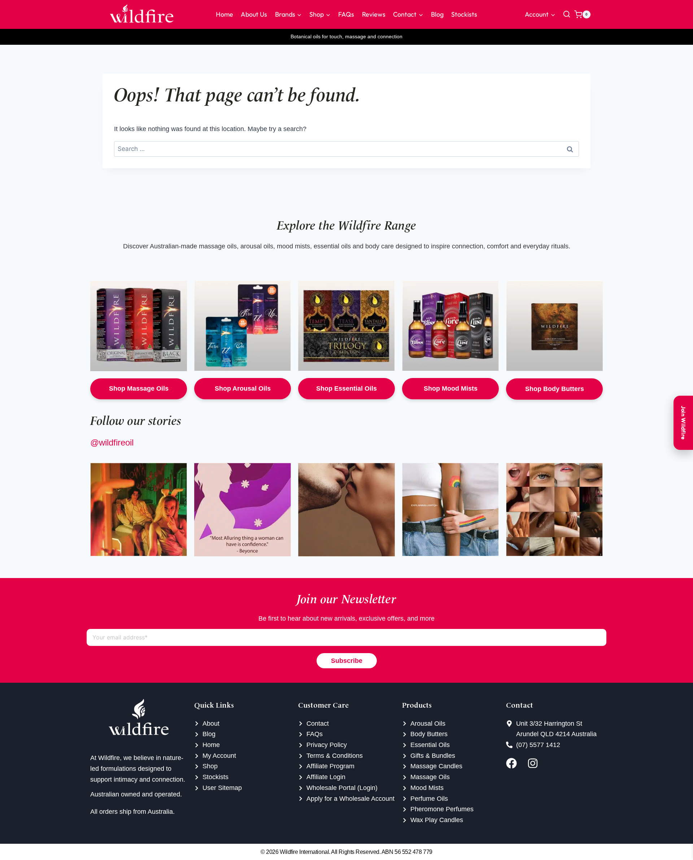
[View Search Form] (567, 14)
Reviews (373, 14)
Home (224, 14)
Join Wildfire (683, 423)
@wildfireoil (112, 442)
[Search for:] (346, 148)
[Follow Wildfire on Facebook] (515, 763)
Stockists (464, 14)
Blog (437, 14)
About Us (254, 14)
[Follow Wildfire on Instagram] (536, 763)
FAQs (346, 14)
